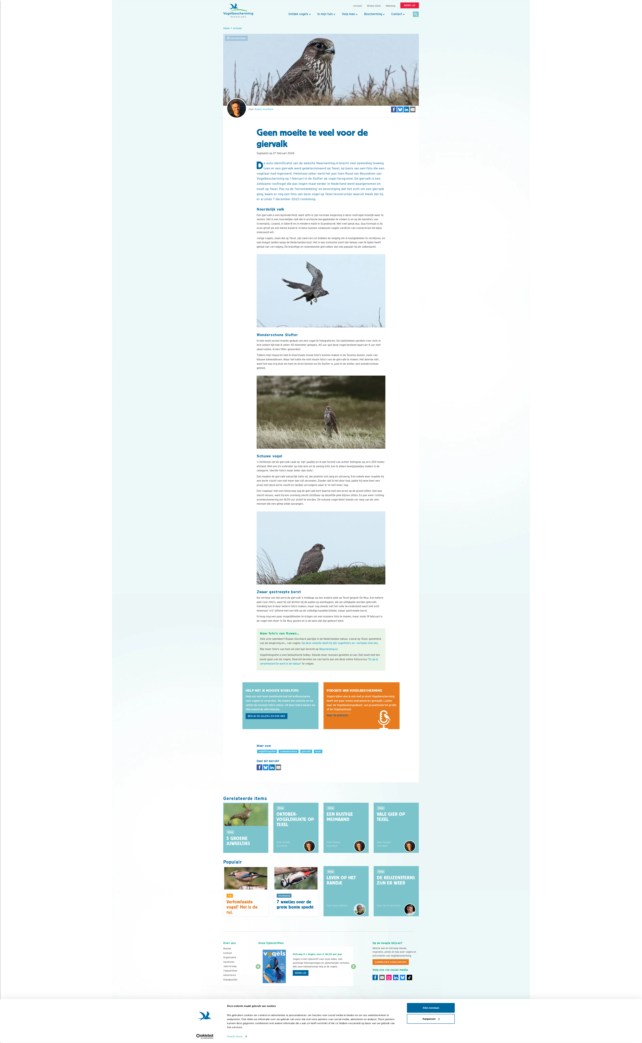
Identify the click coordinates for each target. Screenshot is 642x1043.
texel (318, 751)
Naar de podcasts (337, 715)
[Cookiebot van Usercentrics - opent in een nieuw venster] (205, 1036)
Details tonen (235, 1036)
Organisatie (229, 957)
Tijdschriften (230, 970)
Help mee (348, 14)
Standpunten (230, 979)
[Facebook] (375, 977)
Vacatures (228, 962)
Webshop (390, 5)
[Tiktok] (409, 977)
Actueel (237, 28)
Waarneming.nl (328, 649)
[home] (238, 10)
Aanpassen (429, 1018)
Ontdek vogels (298, 14)
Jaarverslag (229, 966)
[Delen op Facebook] (394, 109)
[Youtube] (382, 977)
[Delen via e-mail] (412, 109)
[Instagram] (389, 977)
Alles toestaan (431, 1007)
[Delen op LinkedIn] (406, 109)
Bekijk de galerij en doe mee (266, 716)
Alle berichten (238, 38)
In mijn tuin (325, 14)
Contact (396, 14)
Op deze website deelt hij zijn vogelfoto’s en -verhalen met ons (340, 643)
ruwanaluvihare (288, 751)
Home (226, 28)
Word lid (300, 973)
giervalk (306, 751)
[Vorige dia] (258, 977)
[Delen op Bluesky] (400, 109)
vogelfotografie (267, 751)
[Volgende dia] (353, 977)
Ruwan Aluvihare (264, 109)
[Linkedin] (395, 977)
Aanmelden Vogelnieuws (391, 962)
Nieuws (227, 948)
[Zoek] (416, 14)
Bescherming (373, 14)
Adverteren (229, 975)
